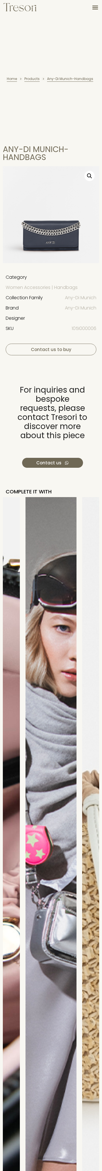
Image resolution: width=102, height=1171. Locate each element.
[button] (95, 7)
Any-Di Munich (80, 297)
